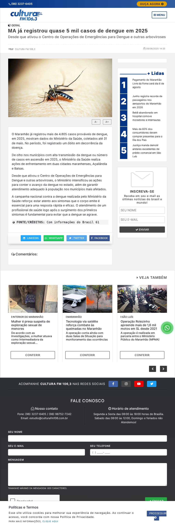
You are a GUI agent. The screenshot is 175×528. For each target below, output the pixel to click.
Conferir (32, 355)
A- (96, 121)
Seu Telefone (100, 445)
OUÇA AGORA (150, 4)
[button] (163, 369)
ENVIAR (143, 229)
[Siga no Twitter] (151, 384)
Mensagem (16, 459)
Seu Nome (15, 431)
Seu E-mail (16, 445)
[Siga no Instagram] (126, 384)
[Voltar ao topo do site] (170, 317)
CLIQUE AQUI (50, 521)
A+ (107, 121)
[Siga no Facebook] (113, 384)
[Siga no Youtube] (139, 384)
